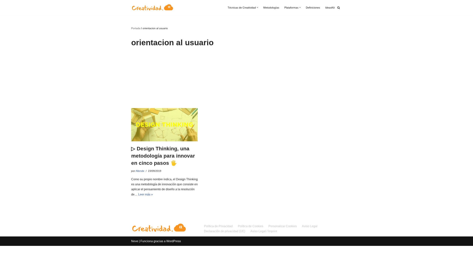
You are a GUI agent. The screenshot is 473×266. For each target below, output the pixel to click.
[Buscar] (338, 7)
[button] (257, 7)
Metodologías (271, 7)
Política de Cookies (250, 226)
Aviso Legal (309, 226)
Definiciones (313, 7)
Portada (135, 28)
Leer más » (145, 194)
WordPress (173, 241)
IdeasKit (330, 7)
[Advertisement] (236, 80)
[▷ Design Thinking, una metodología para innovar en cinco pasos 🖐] (164, 124)
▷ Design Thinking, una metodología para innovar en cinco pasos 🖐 (163, 156)
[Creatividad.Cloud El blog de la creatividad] (152, 7)
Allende (140, 170)
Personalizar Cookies (282, 226)
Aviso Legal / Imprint (263, 231)
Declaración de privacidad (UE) (224, 231)
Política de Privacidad (218, 226)
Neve (134, 241)
